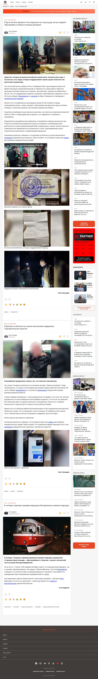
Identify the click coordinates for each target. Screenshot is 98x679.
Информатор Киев (49, 671)
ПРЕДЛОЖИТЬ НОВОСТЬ (49, 630)
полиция (20, 491)
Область (18, 2)
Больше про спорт (84, 545)
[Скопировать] (67, 32)
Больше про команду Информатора (84, 308)
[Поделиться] (64, 32)
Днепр (12, 2)
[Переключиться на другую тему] (85, 2)
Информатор (23, 96)
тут (39, 581)
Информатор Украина (38, 671)
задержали (8, 138)
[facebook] (36, 663)
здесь (62, 579)
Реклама (30, 2)
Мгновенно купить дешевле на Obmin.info (84, 259)
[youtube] (57, 663)
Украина (24, 2)
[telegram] (45, 663)
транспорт (7, 607)
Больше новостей (84, 224)
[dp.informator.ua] (5, 2)
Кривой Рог (14, 312)
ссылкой (34, 96)
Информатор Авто (60, 671)
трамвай (38, 607)
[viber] (49, 663)
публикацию (42, 390)
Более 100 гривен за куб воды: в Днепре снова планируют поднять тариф (53, 11)
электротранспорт (27, 607)
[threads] (62, 663)
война (6, 312)
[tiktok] (53, 663)
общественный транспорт (51, 607)
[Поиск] (90, 2)
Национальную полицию (13, 99)
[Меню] (94, 2)
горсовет (16, 607)
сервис (66, 138)
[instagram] (40, 663)
